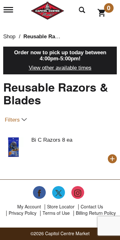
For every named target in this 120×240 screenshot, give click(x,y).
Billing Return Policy (96, 212)
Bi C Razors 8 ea (51, 140)
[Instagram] (77, 192)
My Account (29, 206)
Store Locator (61, 206)
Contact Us (92, 206)
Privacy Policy (22, 212)
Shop (9, 37)
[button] (112, 158)
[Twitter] (58, 192)
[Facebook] (39, 192)
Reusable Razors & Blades (57, 37)
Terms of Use (56, 212)
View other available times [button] (60, 68)
